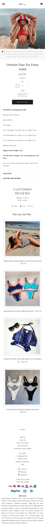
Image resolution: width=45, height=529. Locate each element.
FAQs (22, 464)
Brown (22, 95)
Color (22, 90)
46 (17, 57)
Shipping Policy (22, 456)
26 (13, 54)
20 (42, 52)
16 (34, 52)
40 (42, 54)
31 (23, 54)
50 (26, 57)
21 (3, 54)
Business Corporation (22, 462)
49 (23, 57)
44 (13, 57)
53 (32, 57)
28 (17, 54)
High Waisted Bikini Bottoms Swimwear (14, 520)
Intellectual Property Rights (22, 448)
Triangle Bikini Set (14, 506)
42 (9, 57)
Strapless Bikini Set (8, 508)
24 (9, 54)
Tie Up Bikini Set (21, 513)
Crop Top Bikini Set (29, 498)
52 (30, 57)
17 (36, 52)
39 (40, 54)
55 (36, 57)
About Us (22, 437)
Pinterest (24, 472)
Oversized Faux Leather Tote (18, 515)
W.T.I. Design (25, 479)
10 (21, 52)
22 (5, 54)
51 (28, 57)
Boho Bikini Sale (26, 506)
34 (30, 54)
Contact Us (22, 440)
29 (19, 54)
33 (28, 54)
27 (15, 54)
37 (36, 54)
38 (38, 54)
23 (7, 54)
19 (40, 52)
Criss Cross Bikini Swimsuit (30, 510)
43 (11, 57)
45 (15, 57)
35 (32, 54)
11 (23, 52)
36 (34, 54)
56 (38, 57)
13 (28, 52)
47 (19, 57)
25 (11, 54)
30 (21, 54)
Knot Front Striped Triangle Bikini (27, 508)
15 (32, 52)
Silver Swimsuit (18, 518)
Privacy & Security (22, 443)
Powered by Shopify (22, 482)
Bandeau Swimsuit (21, 503)
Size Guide (22, 453)
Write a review (22, 200)
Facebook (23, 469)
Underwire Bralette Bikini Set (18, 523)
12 (26, 52)
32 (26, 54)
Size (22, 81)
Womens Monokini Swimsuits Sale (28, 501)
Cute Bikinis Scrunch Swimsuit (33, 518)
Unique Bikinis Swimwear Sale (11, 498)
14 (30, 52)
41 (7, 57)
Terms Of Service (22, 446)
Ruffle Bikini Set (38, 506)
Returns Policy (22, 459)
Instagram (23, 475)
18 (38, 52)
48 (21, 57)
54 (34, 57)
